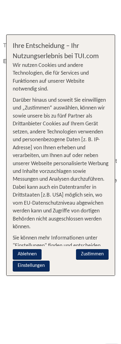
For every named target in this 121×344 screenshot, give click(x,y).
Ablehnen (27, 254)
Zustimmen (92, 254)
